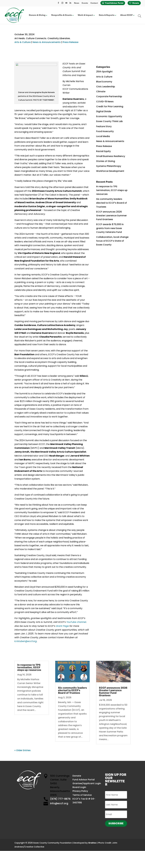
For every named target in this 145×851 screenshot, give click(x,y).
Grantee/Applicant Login (86, 783)
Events (85, 3)
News (76, 3)
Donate (135, 3)
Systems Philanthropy (108, 166)
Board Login (79, 787)
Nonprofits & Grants (61, 15)
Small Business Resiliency (110, 156)
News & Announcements (47, 42)
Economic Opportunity (109, 116)
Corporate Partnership (109, 96)
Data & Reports (106, 15)
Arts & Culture (22, 42)
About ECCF (126, 15)
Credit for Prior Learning (109, 106)
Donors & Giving (37, 15)
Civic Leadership (105, 86)
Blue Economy (104, 81)
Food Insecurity (105, 131)
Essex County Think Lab (109, 121)
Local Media (103, 136)
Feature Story (104, 126)
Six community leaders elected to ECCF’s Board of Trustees (111, 202)
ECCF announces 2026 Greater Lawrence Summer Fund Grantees (111, 215)
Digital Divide (103, 111)
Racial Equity (103, 151)
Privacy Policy (80, 791)
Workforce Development (110, 171)
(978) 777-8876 (60, 799)
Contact (94, 3)
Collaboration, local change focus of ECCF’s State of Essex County (112, 240)
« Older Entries (22, 750)
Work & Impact (85, 15)
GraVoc (92, 842)
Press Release (70, 42)
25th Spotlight (104, 71)
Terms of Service (82, 795)
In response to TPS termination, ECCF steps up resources (111, 190)
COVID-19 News (105, 101)
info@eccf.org (59, 803)
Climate (100, 91)
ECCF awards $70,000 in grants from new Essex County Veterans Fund (110, 228)
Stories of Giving (105, 161)
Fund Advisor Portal (114, 3)
